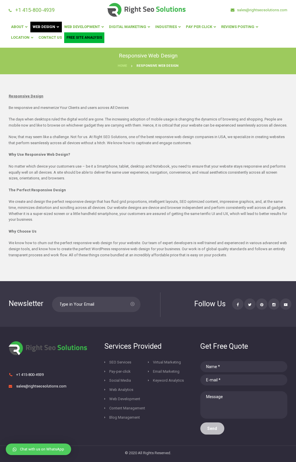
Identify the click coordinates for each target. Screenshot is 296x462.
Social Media (120, 380)
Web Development (124, 399)
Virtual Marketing (167, 362)
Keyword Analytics (168, 380)
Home (122, 66)
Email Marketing (166, 371)
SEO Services (120, 362)
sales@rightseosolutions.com (261, 10)
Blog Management (124, 417)
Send (212, 428)
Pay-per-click (120, 371)
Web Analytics (121, 389)
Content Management (127, 408)
